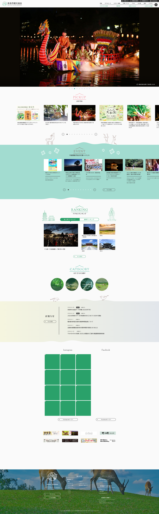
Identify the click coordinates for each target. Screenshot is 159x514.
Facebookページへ (106, 419)
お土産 (139, 3)
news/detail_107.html (88, 321)
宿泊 (145, 3)
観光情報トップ (70, 479)
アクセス (151, 3)
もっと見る (109, 189)
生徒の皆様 (101, 491)
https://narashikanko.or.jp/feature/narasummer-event (56, 115)
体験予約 (118, 6)
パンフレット (52, 494)
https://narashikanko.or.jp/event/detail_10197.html (93, 170)
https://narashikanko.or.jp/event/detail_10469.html (53, 170)
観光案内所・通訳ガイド (83, 485)
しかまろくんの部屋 (149, 6)
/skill (86, 284)
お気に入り (126, 0)
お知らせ (81, 481)
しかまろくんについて (83, 483)
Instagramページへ (68, 419)
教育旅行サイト (145, 0)
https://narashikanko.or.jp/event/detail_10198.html (89, 231)
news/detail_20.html (88, 309)
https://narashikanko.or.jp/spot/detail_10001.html (107, 245)
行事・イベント (126, 3)
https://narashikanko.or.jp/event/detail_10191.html (114, 170)
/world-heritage (57, 284)
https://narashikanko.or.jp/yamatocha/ (111, 116)
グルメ (133, 3)
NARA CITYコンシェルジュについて (106, 502)
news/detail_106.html (88, 327)
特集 (101, 3)
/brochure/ (28, 115)
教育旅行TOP (102, 489)
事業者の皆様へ (135, 0)
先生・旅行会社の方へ (103, 493)
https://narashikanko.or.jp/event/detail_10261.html (61, 238)
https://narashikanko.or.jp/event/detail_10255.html (134, 171)
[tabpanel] (79, 47)
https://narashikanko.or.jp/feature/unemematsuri (83, 115)
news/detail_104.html (88, 333)
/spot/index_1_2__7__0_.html (101, 284)
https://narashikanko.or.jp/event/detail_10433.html (73, 170)
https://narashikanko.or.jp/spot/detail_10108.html (107, 231)
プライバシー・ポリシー (103, 481)
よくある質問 (52, 497)
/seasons (72, 284)
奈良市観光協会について (104, 479)
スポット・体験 (117, 3)
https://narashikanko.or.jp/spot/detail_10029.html (89, 245)
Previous (63, 134)
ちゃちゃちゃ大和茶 (104, 6)
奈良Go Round (132, 6)
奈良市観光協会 (12, 3)
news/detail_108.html (88, 315)
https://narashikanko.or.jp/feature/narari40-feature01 (139, 116)
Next (95, 134)
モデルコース (108, 3)
